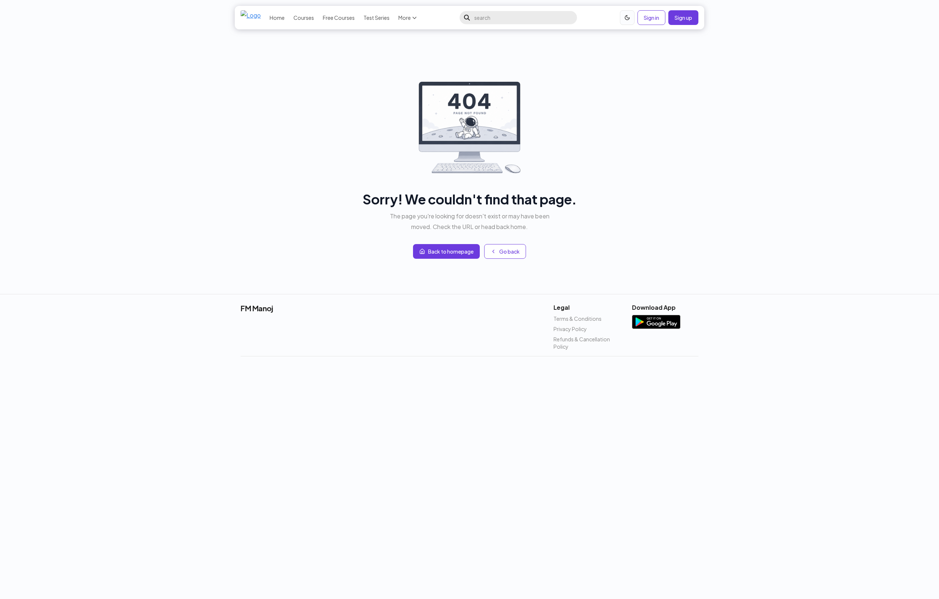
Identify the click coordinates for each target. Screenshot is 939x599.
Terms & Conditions (577, 318)
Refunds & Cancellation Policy (581, 343)
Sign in (651, 17)
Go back (509, 251)
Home (277, 17)
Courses (303, 17)
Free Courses (339, 17)
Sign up (683, 17)
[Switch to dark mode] (627, 17)
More (404, 17)
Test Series (376, 17)
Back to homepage (451, 251)
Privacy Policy (570, 329)
